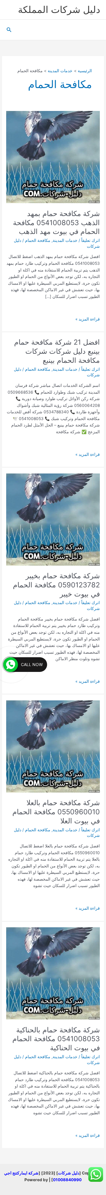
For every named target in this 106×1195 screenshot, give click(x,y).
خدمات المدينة (65, 240)
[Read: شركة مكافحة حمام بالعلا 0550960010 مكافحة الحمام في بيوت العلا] (53, 746)
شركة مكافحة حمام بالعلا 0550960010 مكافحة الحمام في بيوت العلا (56, 811)
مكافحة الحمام (37, 240)
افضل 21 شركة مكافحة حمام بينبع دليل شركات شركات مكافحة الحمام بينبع (57, 351)
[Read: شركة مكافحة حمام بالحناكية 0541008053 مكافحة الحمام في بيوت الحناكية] (53, 973)
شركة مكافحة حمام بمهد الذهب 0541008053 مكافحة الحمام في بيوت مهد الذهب (56, 222)
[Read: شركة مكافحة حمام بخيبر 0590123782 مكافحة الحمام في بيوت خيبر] (53, 519)
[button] (8, 29)
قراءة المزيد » (87, 319)
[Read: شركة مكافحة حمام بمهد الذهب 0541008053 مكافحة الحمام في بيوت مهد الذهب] (53, 157)
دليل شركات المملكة (59, 9)
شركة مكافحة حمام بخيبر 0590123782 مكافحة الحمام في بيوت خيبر (56, 585)
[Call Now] (10, 664)
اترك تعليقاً (90, 240)
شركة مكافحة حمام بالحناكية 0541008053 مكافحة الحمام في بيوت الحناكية (56, 1039)
